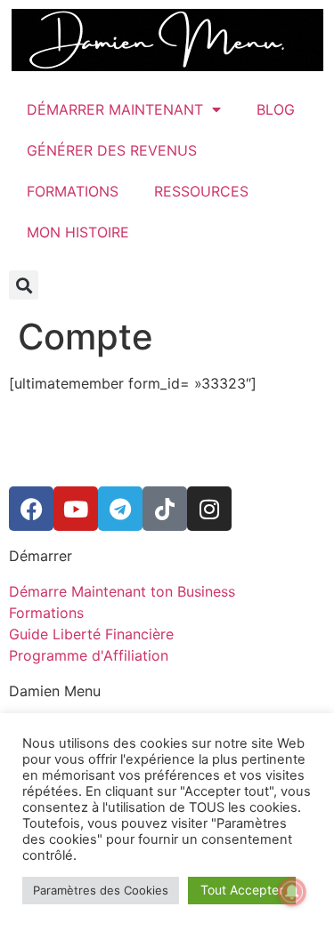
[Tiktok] (165, 508)
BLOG (276, 109)
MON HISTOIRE (78, 232)
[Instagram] (209, 508)
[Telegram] (120, 508)
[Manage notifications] (292, 892)
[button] (23, 285)
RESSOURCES (201, 191)
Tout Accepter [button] (241, 889)
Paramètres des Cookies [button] (100, 890)
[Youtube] (75, 508)
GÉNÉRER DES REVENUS (112, 150)
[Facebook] (31, 508)
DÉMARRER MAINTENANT (115, 109)
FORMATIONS (72, 191)
